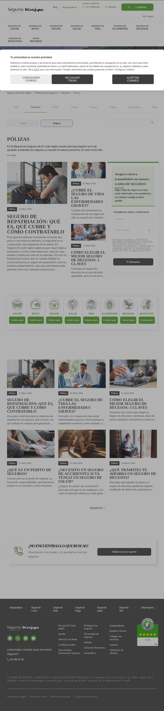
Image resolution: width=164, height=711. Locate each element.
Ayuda (61, 634)
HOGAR (54, 313)
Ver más (11, 155)
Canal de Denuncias (94, 647)
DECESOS (128, 313)
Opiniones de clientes (116, 651)
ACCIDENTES (110, 313)
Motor (56, 107)
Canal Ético (90, 653)
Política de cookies (38, 696)
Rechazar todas (72, 79)
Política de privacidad (60, 696)
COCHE (17, 313)
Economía (134, 107)
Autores (114, 644)
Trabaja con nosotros (116, 638)
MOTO (35, 313)
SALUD (73, 313)
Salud (74, 107)
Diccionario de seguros (91, 635)
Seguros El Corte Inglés (19, 93)
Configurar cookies (31, 79)
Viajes (112, 107)
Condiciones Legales (16, 696)
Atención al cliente (67, 639)
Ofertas (88, 642)
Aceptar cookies (133, 79)
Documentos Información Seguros (69, 651)
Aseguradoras (117, 625)
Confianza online (67, 644)
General (65, 93)
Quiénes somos (118, 630)
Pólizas (57, 123)
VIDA (91, 313)
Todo (16, 107)
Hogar (93, 107)
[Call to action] (10, 638)
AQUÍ (36, 69)
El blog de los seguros (46, 93)
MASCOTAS (147, 313)
